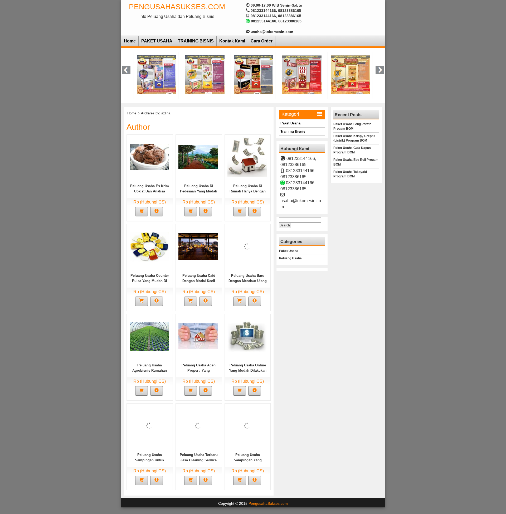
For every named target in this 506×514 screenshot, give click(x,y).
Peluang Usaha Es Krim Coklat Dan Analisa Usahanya (149, 191)
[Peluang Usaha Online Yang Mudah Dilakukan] (247, 336)
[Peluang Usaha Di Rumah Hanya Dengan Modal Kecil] (247, 156)
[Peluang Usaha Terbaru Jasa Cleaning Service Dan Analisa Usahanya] (198, 425)
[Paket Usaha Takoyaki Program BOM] (272, 74)
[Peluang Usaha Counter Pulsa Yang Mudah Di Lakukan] (149, 246)
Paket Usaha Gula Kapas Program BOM (352, 150)
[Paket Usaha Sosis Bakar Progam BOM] (224, 74)
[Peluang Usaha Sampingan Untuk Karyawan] (149, 425)
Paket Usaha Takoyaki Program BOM (350, 174)
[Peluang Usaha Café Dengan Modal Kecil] (198, 246)
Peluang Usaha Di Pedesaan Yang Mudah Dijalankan (198, 191)
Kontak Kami (232, 41)
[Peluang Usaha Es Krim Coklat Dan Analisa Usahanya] (149, 156)
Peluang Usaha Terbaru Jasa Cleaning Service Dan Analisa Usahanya (199, 460)
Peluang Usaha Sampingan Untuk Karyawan (149, 460)
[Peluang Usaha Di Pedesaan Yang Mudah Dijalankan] (198, 156)
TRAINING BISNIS (196, 41)
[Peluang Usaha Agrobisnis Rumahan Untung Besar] (149, 336)
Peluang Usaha (290, 258)
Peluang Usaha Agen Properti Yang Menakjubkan (199, 370)
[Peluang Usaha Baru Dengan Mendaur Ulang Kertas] (247, 246)
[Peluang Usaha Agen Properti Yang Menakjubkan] (198, 336)
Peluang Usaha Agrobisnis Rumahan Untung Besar (149, 370)
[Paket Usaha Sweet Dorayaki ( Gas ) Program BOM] (372, 74)
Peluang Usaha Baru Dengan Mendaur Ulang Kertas (247, 281)
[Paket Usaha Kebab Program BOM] (321, 74)
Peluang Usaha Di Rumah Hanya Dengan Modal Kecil (248, 191)
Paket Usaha (290, 123)
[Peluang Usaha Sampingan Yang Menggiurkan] (247, 425)
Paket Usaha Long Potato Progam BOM (352, 126)
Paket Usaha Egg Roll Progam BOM (355, 162)
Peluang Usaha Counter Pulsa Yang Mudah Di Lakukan (149, 281)
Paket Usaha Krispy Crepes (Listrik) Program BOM (354, 138)
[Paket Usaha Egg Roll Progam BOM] (175, 74)
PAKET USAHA (156, 41)
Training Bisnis (292, 131)
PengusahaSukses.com (177, 7)
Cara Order (262, 41)
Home (130, 41)
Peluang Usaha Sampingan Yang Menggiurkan (248, 460)
